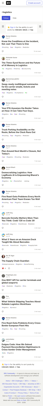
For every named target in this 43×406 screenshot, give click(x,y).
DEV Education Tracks (9, 384)
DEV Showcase (27, 387)
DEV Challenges (17, 381)
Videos (33, 381)
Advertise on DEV (34, 384)
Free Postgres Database (18, 390)
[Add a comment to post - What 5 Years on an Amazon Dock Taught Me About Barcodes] (3, 249)
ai (3, 69)
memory (17, 69)
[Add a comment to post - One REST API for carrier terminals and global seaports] (3, 290)
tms (24, 286)
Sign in (12, 27)
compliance (19, 93)
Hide (14, 18)
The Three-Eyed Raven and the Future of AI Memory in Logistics (21, 64)
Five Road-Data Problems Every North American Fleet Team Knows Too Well (21, 197)
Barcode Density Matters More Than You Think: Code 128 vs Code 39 (20, 219)
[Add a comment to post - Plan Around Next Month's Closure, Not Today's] (3, 161)
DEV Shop (32, 390)
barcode (5, 224)
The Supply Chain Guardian (15, 261)
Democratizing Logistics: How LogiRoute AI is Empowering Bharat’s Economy (20, 175)
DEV (10, 398)
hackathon (18, 181)
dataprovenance (8, 264)
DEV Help (22, 384)
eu (11, 114)
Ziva (7, 296)
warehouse (22, 224)
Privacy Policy (23, 393)
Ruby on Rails (21, 400)
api (11, 47)
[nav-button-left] (3, 26)
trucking (5, 47)
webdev (26, 47)
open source (21, 396)
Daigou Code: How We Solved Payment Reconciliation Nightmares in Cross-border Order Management (21, 347)
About (36, 387)
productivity (26, 69)
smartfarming (29, 264)
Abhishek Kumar (11, 57)
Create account (34, 3)
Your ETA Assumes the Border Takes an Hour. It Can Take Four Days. (20, 109)
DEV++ (27, 381)
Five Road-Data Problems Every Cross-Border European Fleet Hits (21, 324)
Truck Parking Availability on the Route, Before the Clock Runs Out (18, 130)
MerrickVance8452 (12, 79)
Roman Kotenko (11, 36)
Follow (6, 18)
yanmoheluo (10, 339)
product (13, 307)
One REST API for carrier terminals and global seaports (21, 281)
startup (26, 181)
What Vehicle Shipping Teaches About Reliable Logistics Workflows (21, 302)
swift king (9, 213)
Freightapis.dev (11, 275)
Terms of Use (34, 393)
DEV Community (9, 373)
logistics (18, 47)
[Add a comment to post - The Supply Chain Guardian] (9, 268)
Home (8, 381)
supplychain (32, 245)
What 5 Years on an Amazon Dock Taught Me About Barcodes (19, 240)
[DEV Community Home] (8, 3)
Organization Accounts (11, 387)
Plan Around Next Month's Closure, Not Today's (21, 152)
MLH (39, 390)
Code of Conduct (10, 393)
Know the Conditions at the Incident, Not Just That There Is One (20, 42)
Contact (5, 390)
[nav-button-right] (40, 26)
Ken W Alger (10, 255)
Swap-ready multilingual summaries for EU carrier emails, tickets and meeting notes (20, 87)
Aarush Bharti (10, 167)
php (4, 353)
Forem (10, 396)
